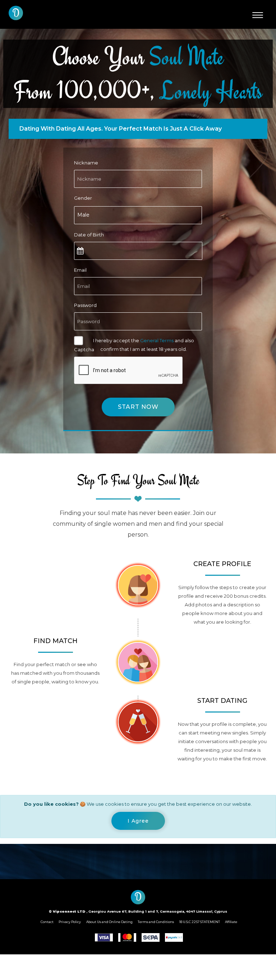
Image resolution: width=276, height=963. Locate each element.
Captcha (84, 349)
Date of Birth (89, 235)
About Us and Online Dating (109, 922)
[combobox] (138, 215)
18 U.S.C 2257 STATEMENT (199, 922)
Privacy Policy (70, 922)
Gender (83, 198)
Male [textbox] (83, 215)
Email (80, 270)
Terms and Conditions (156, 922)
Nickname (86, 163)
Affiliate (231, 922)
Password (85, 305)
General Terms (157, 340)
